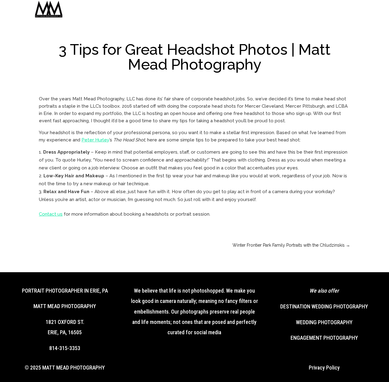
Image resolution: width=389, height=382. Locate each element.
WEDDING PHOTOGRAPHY (324, 322)
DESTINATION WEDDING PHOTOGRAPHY (324, 306)
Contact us (51, 214)
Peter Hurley (95, 140)
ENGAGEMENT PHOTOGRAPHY (324, 338)
